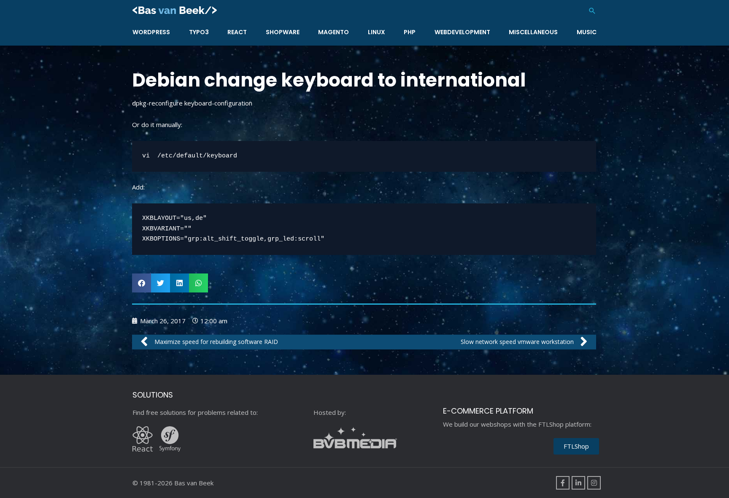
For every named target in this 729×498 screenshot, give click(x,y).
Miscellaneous (533, 32)
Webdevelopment (462, 32)
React (237, 32)
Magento (333, 32)
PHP (410, 32)
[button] (592, 11)
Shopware (283, 32)
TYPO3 (199, 32)
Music (587, 32)
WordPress (151, 32)
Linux (376, 32)
